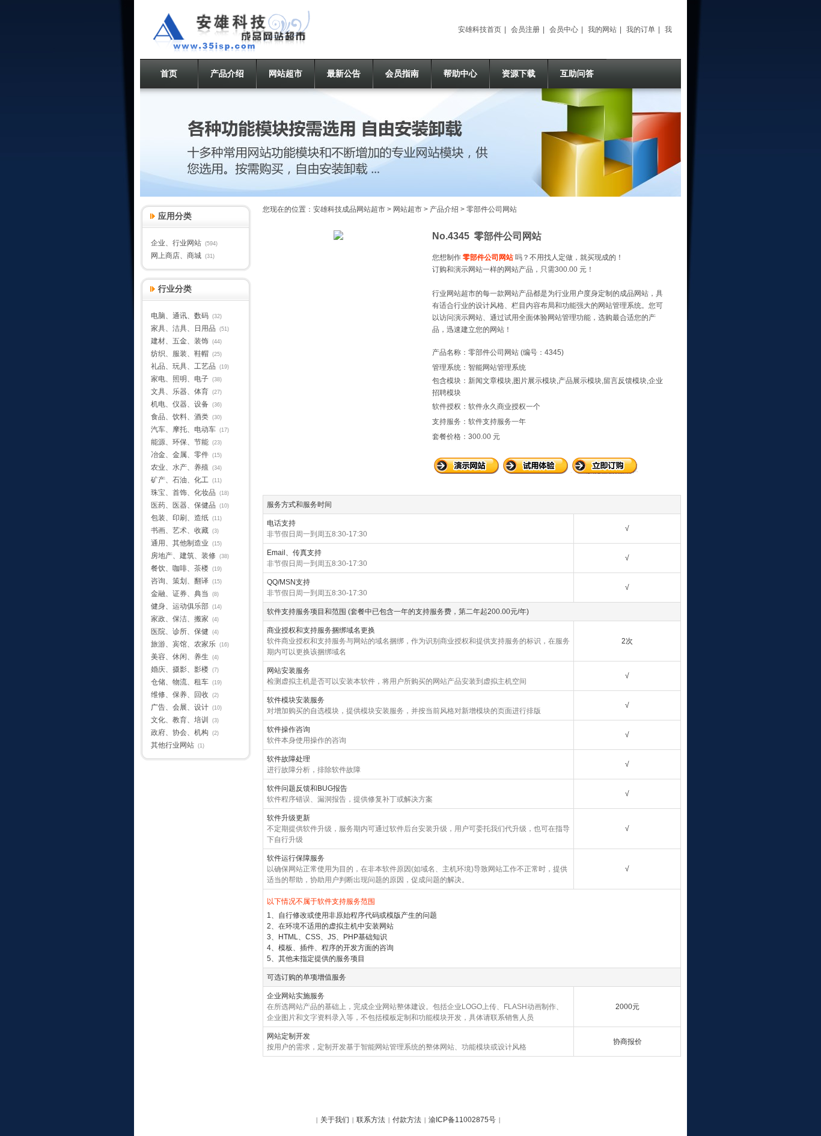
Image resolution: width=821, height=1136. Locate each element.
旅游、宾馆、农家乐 (183, 644)
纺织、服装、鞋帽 (180, 353)
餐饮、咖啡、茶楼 (180, 568)
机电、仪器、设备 (180, 404)
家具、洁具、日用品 (183, 328)
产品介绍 (227, 73)
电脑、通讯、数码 (180, 316)
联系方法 (370, 1120)
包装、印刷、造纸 (180, 518)
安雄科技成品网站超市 (349, 209)
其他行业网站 (172, 745)
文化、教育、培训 (180, 720)
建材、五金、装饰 (180, 341)
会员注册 (525, 29)
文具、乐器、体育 (180, 391)
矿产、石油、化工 (180, 480)
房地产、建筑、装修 (183, 555)
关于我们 (334, 1120)
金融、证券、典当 (180, 593)
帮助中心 (460, 73)
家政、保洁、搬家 (180, 619)
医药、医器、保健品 (183, 505)
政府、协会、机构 (180, 732)
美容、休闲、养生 (180, 656)
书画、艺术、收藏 (180, 530)
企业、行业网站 (176, 243)
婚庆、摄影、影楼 (180, 669)
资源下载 (519, 73)
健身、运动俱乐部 (180, 606)
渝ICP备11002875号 (462, 1120)
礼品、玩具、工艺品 (183, 366)
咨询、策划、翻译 (180, 581)
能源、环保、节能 (180, 442)
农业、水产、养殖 (180, 467)
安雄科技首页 (479, 29)
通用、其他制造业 (180, 543)
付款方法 (406, 1120)
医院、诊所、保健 (180, 631)
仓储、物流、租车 (180, 682)
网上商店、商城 (176, 255)
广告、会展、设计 (180, 707)
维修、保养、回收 (180, 694)
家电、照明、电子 (180, 379)
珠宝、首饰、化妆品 (183, 492)
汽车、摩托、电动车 (183, 429)
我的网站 (602, 29)
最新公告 (344, 73)
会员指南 (402, 73)
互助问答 (577, 73)
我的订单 (640, 29)
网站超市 (285, 73)
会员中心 (563, 29)
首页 (168, 73)
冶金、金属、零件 (180, 454)
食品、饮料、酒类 (180, 417)
